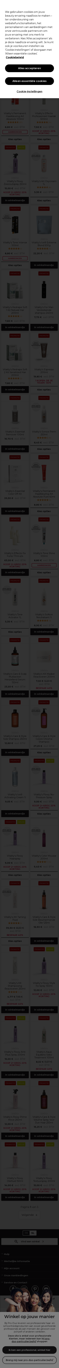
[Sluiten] (55, 4)
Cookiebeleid (15, 57)
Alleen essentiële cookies (29, 81)
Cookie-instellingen (29, 91)
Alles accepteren (29, 68)
